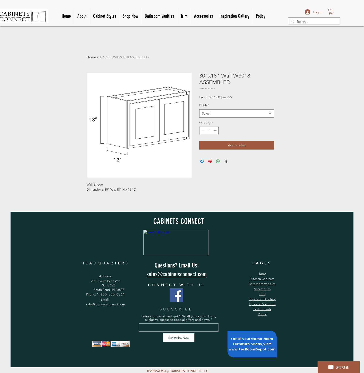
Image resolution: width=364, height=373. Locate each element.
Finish (204, 105)
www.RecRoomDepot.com (252, 349)
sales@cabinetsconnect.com (105, 304)
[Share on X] (226, 161)
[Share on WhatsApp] (218, 161)
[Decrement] (202, 130)
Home (91, 57)
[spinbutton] (209, 130)
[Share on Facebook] (202, 161)
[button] (331, 12)
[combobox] (236, 113)
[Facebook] (176, 295)
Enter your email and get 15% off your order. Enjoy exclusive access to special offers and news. (178, 318)
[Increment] (215, 130)
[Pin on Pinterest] (210, 161)
